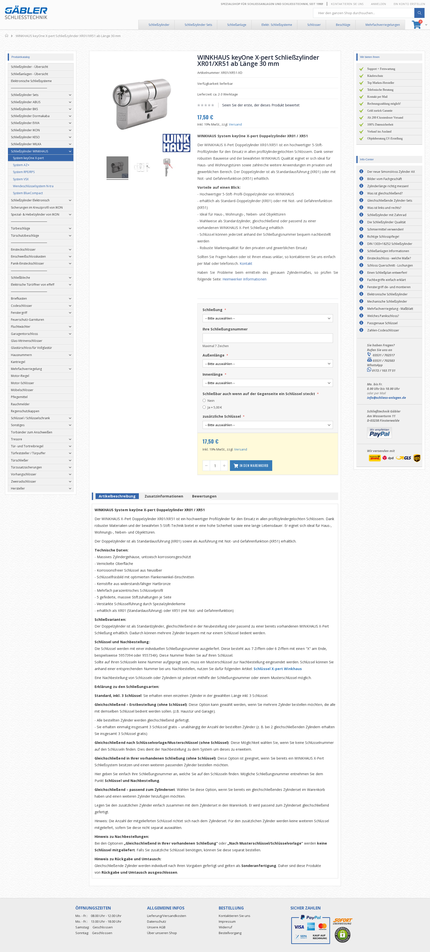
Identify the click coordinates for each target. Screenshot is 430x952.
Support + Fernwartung (381, 69)
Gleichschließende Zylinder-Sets (389, 200)
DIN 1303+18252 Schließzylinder (389, 244)
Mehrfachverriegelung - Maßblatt (390, 309)
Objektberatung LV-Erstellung (385, 138)
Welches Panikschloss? (383, 316)
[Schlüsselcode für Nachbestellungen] (167, 168)
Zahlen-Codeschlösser (383, 330)
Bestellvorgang (230, 933)
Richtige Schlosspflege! (383, 236)
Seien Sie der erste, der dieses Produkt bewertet (261, 105)
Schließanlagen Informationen (388, 251)
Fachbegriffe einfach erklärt (386, 280)
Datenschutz (156, 921)
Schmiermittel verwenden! (385, 229)
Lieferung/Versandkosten (166, 915)
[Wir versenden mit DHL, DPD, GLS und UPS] (394, 462)
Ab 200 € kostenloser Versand (385, 117)
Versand (235, 124)
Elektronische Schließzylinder (387, 294)
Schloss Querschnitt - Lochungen (390, 265)
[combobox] (369, 13)
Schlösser (314, 25)
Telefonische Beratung (380, 89)
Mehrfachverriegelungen (383, 25)
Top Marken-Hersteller (380, 83)
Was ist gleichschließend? (385, 193)
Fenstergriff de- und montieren (389, 287)
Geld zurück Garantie (379, 110)
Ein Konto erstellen (409, 4)
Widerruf (225, 927)
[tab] (117, 497)
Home (7, 35)
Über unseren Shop (162, 933)
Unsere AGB (156, 927)
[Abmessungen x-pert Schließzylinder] (142, 168)
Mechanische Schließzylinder (387, 301)
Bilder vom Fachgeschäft (384, 179)
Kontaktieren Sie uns (347, 4)
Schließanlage (236, 25)
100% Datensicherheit (380, 124)
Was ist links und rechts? (384, 208)
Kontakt (246, 263)
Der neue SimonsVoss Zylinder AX (391, 172)
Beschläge (343, 25)
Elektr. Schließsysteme (277, 25)
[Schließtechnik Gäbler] (26, 12)
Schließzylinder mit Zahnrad (386, 215)
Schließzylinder (159, 25)
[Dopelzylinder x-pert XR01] (117, 168)
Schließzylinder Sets (198, 25)
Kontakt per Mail (377, 96)
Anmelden (378, 4)
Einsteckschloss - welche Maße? (389, 258)
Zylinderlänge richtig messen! (388, 186)
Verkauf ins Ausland (379, 131)
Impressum (227, 921)
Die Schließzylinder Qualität (386, 222)
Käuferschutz (375, 76)
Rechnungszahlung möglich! (384, 103)
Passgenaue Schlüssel (382, 323)
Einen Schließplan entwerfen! (387, 273)
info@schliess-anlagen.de (386, 397)
